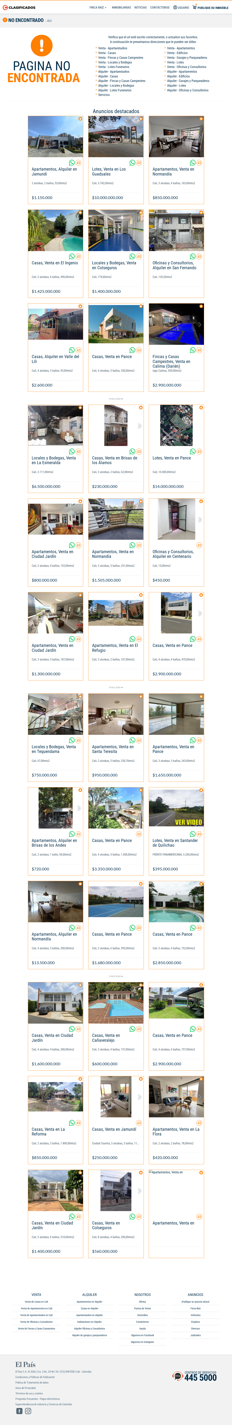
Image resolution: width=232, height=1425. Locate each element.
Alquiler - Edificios (178, 76)
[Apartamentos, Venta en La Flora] (176, 1096)
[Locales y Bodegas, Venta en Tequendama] (55, 714)
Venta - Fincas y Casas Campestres (120, 57)
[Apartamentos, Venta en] (176, 1190)
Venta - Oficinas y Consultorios (186, 67)
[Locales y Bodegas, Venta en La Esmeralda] (55, 425)
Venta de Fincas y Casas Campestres (36, 1328)
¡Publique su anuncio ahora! (195, 1301)
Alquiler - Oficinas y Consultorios (187, 90)
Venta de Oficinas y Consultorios (36, 1321)
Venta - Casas (107, 53)
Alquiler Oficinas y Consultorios (89, 1328)
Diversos (195, 1328)
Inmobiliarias (121, 7)
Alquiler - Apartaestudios (113, 71)
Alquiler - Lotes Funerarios (114, 90)
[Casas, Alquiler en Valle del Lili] (55, 324)
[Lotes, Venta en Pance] (176, 425)
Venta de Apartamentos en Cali (36, 1308)
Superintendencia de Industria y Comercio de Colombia (43, 1404)
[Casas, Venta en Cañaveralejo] (115, 1002)
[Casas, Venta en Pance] (115, 324)
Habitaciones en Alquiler (89, 1321)
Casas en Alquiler (89, 1308)
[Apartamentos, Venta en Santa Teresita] (115, 714)
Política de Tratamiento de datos (32, 1382)
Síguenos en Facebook (142, 1335)
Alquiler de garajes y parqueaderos (89, 1335)
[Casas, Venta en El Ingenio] (55, 230)
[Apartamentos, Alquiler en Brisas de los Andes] (55, 808)
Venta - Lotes (175, 62)
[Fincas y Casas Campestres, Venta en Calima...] (176, 324)
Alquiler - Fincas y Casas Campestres (121, 81)
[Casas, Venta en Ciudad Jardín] (55, 1002)
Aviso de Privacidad (25, 1388)
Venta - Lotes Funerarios (113, 67)
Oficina (142, 1301)
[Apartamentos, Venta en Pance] (176, 714)
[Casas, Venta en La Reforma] (55, 1096)
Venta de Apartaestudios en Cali (36, 1315)
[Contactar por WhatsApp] (72, 164)
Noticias (140, 7)
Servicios (104, 95)
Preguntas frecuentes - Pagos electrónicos (37, 1399)
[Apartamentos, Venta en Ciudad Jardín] (55, 519)
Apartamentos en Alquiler (89, 1301)
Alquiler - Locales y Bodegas (116, 85)
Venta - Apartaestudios (112, 48)
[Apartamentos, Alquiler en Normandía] (55, 901)
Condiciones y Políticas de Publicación (35, 1377)
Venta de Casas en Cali (36, 1301)
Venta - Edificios (177, 53)
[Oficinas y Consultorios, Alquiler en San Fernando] (176, 230)
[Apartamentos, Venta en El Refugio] (115, 612)
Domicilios (142, 1315)
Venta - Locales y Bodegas (115, 62)
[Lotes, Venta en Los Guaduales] (115, 136)
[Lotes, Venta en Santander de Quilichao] (176, 808)
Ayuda (142, 1328)
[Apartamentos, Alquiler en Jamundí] (55, 136)
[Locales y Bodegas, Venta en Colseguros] (115, 230)
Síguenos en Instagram (142, 1342)
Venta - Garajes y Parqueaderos (187, 57)
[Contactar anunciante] (78, 164)
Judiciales (195, 1335)
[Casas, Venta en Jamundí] (115, 1096)
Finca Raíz (97, 7)
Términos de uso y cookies (29, 1393)
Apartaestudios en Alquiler (89, 1315)
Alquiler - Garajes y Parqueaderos (188, 81)
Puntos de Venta (142, 1308)
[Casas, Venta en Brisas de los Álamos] (115, 425)
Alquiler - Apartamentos (182, 71)
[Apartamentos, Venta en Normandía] (176, 136)
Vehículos (195, 1315)
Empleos (195, 1321)
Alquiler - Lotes (176, 85)
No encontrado (25, 20)
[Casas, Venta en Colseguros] (115, 1190)
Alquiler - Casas (108, 76)
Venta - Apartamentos (181, 48)
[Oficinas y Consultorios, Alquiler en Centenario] (176, 519)
